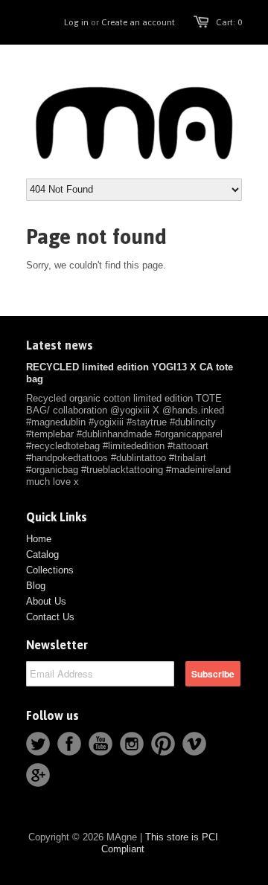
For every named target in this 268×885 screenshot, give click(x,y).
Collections (50, 570)
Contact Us (50, 616)
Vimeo (194, 744)
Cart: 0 (229, 22)
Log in (76, 22)
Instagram (132, 744)
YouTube (100, 744)
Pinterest (163, 744)
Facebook (69, 744)
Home (38, 538)
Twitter (38, 744)
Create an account (138, 22)
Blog (35, 585)
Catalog (42, 554)
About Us (46, 601)
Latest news (59, 345)
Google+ (38, 775)
